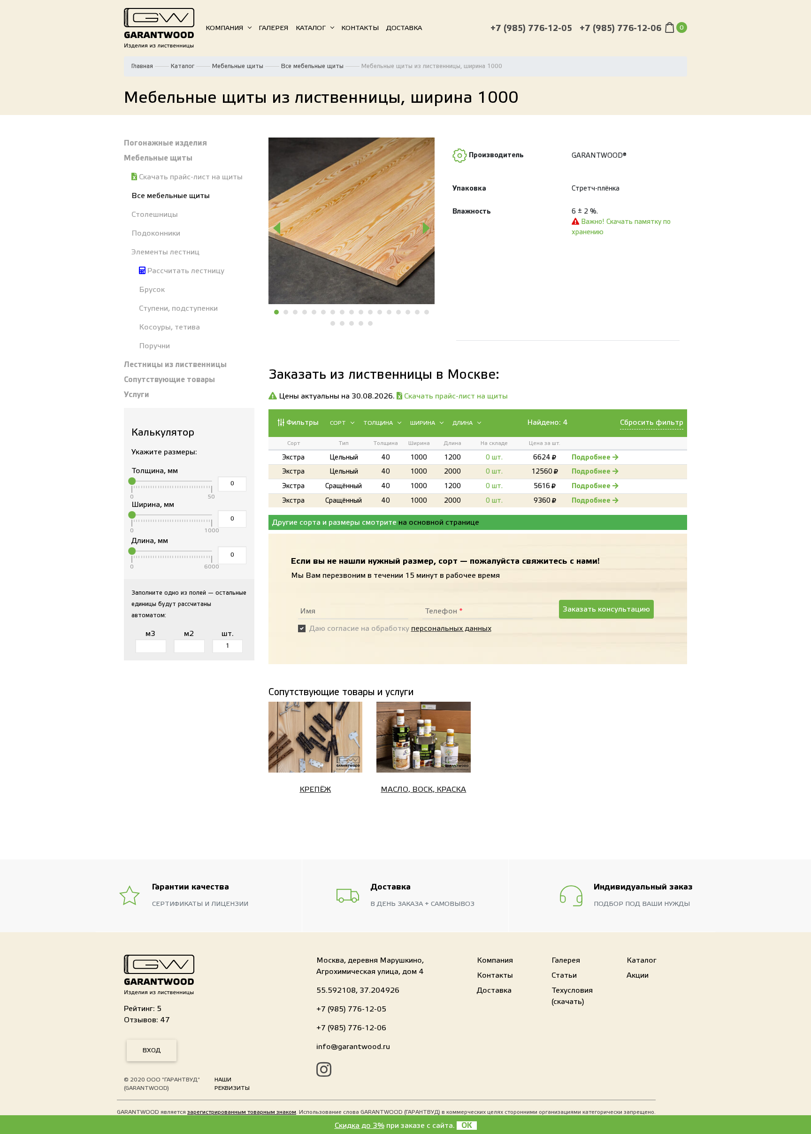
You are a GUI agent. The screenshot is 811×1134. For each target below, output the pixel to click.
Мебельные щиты (237, 66)
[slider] (132, 481)
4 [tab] (305, 312)
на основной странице (438, 522)
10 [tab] (361, 312)
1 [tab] (277, 312)
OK (466, 1125)
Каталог (311, 28)
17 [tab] (427, 312)
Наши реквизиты (232, 1083)
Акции (638, 975)
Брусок (152, 289)
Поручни (154, 346)
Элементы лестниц (165, 252)
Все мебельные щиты (312, 66)
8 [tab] (342, 312)
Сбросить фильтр (651, 422)
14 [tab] (399, 312)
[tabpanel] (351, 221)
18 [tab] (333, 323)
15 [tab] (408, 312)
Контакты (360, 28)
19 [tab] (342, 323)
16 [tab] (418, 312)
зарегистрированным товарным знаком (241, 1112)
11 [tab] (371, 312)
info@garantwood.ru (353, 1046)
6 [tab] (324, 312)
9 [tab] (352, 312)
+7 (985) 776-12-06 (620, 28)
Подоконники (155, 233)
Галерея (273, 28)
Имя (307, 611)
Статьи (564, 975)
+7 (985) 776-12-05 (531, 28)
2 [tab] (286, 312)
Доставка (404, 28)
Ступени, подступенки (178, 308)
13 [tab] (389, 312)
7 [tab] (333, 312)
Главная (142, 66)
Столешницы (154, 214)
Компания (224, 28)
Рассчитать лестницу (184, 271)
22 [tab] (371, 323)
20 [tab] (352, 323)
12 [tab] (380, 312)
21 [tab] (361, 323)
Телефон (444, 611)
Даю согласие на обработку (400, 628)
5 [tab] (314, 312)
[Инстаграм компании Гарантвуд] (323, 1071)
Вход (152, 1050)
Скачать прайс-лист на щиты (190, 177)
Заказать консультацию (606, 609)
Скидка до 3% (359, 1125)
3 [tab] (295, 312)
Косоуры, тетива (169, 327)
